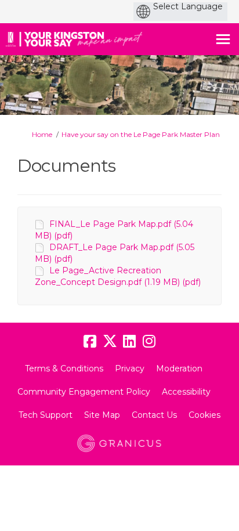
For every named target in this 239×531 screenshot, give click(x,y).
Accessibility (186, 391)
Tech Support (46, 415)
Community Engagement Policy (83, 391)
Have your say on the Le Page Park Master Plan (140, 134)
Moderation (179, 368)
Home (42, 134)
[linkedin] (129, 342)
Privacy (129, 368)
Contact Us (154, 415)
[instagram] (149, 342)
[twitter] (110, 342)
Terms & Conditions (64, 368)
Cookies (204, 415)
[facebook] (90, 342)
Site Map (102, 415)
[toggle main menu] (223, 39)
